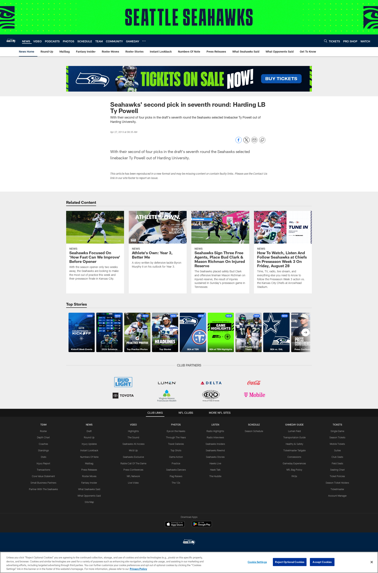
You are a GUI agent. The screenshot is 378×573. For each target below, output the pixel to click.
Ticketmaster (337, 489)
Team (43, 424)
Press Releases (89, 469)
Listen (215, 424)
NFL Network (133, 476)
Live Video (133, 482)
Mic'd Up (133, 450)
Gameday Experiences (294, 463)
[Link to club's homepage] (11, 40)
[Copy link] (262, 140)
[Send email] (254, 142)
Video (133, 424)
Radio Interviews (215, 437)
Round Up (89, 437)
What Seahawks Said (89, 489)
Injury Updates (89, 443)
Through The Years (176, 437)
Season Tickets (337, 437)
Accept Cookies (322, 562)
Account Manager (337, 495)
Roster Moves (89, 476)
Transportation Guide (294, 437)
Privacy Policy (138, 568)
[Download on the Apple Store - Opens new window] (175, 524)
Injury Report (43, 463)
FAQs (294, 476)
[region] (189, 562)
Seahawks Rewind (215, 450)
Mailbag (89, 463)
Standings (43, 450)
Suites (337, 450)
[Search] (325, 41)
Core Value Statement (43, 476)
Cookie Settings (257, 562)
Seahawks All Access (133, 443)
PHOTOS (176, 424)
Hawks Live (215, 463)
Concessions (294, 456)
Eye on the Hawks (176, 431)
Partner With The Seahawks (43, 489)
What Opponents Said (89, 495)
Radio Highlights (215, 431)
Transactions (43, 469)
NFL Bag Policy (294, 469)
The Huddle (215, 476)
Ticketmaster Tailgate (294, 450)
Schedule (254, 424)
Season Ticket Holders (337, 482)
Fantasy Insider (89, 482)
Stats (43, 456)
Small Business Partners (43, 482)
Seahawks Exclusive (133, 456)
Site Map (89, 502)
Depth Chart (43, 437)
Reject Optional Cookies (289, 562)
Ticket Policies (337, 476)
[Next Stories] (305, 332)
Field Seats (337, 463)
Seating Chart (337, 469)
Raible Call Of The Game (133, 463)
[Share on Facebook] (238, 142)
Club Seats (337, 456)
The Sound (133, 437)
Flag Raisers (176, 476)
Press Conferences (133, 469)
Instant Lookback (89, 450)
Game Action (176, 456)
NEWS (89, 424)
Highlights (133, 431)
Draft (89, 431)
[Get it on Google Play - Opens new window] (202, 526)
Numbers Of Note (89, 456)
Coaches (43, 443)
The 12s (176, 482)
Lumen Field (294, 431)
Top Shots (175, 450)
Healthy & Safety (294, 443)
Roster (43, 431)
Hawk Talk (215, 469)
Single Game (337, 431)
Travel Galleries (176, 443)
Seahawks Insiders (215, 443)
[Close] (371, 562)
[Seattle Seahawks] (189, 542)
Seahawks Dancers (176, 469)
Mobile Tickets (337, 443)
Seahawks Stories (215, 456)
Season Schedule (254, 431)
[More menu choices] (143, 41)
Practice (176, 463)
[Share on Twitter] (246, 142)
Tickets (337, 424)
